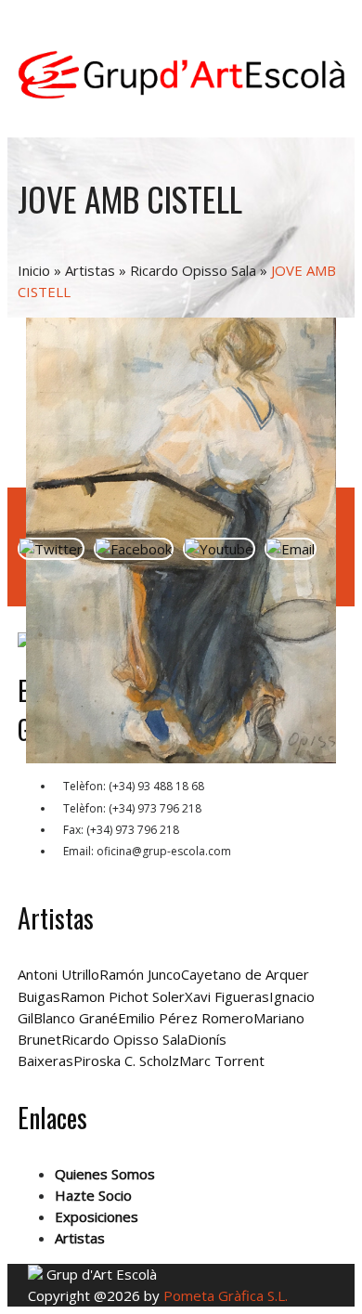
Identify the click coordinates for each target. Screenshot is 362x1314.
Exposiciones (96, 1216)
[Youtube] (219, 549)
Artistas (90, 270)
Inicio (34, 270)
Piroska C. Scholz (126, 1060)
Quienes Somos (105, 1173)
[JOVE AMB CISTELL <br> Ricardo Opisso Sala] (181, 757)
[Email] (291, 549)
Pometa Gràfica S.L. (225, 1295)
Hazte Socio (93, 1195)
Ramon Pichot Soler (122, 996)
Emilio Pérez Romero (185, 1017)
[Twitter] (51, 549)
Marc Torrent (222, 1060)
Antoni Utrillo (58, 974)
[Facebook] (134, 549)
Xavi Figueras (227, 996)
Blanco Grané (75, 1017)
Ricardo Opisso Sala (193, 270)
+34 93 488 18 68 (99, 24)
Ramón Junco (140, 974)
